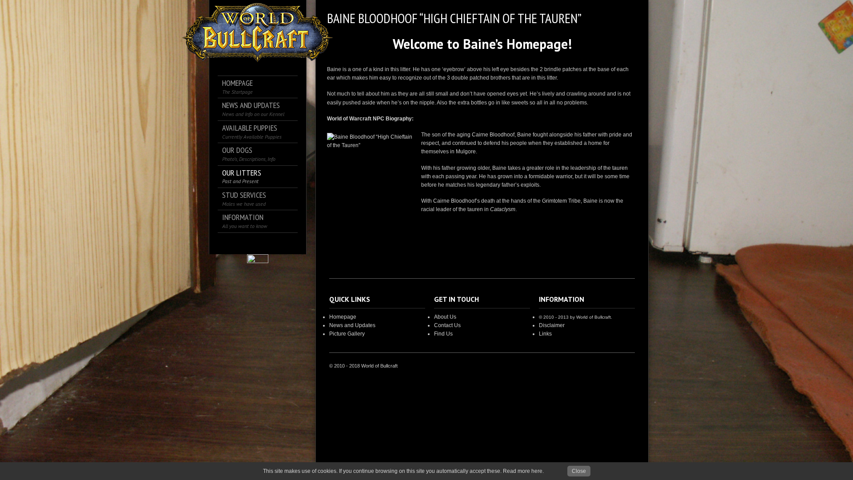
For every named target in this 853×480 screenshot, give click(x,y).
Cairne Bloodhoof (493, 135)
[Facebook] (233, 243)
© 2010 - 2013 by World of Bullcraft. (575, 317)
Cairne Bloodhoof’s (456, 201)
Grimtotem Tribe (561, 201)
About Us (445, 317)
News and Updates (352, 325)
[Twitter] (245, 243)
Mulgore (466, 151)
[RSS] (270, 243)
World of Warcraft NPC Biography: (370, 119)
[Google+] (257, 243)
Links (545, 334)
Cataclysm (502, 209)
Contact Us (447, 325)
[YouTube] (282, 243)
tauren (620, 168)
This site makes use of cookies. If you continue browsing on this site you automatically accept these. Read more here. (403, 471)
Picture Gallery (347, 334)
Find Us (443, 334)
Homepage (342, 317)
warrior (564, 176)
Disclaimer (552, 325)
